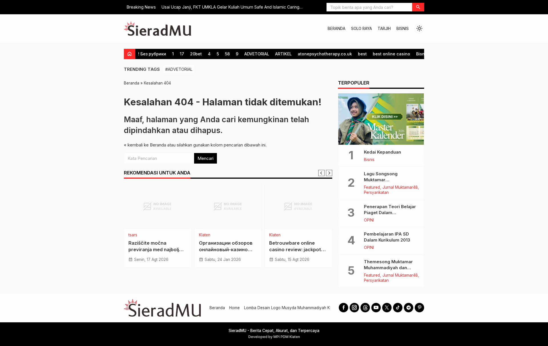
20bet (196, 53)
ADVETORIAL (256, 53)
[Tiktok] (397, 307)
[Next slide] (329, 173)
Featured (372, 188)
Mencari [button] (205, 158)
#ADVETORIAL (179, 69)
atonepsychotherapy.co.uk (325, 53)
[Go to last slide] (321, 173)
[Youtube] (376, 307)
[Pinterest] (419, 307)
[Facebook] (343, 307)
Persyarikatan (376, 193)
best (362, 53)
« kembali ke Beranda (145, 145)
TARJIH (384, 28)
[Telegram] (408, 307)
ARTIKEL (283, 53)
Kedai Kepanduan (382, 152)
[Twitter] (387, 307)
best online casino (391, 53)
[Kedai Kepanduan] (381, 119)
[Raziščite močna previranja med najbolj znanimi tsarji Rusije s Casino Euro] (157, 206)
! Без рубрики (152, 53)
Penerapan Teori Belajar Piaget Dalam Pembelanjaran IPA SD (390, 212)
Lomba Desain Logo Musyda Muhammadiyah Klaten (291, 307)
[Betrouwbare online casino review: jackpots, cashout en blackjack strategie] (298, 206)
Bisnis (422, 53)
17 (182, 53)
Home (234, 307)
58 (227, 53)
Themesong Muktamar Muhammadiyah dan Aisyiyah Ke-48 (388, 267)
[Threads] (365, 307)
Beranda (217, 307)
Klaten (204, 235)
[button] (418, 7)
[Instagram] (354, 307)
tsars (132, 235)
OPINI (369, 220)
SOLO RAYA (361, 28)
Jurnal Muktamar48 (400, 188)
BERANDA (336, 28)
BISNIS (402, 28)
